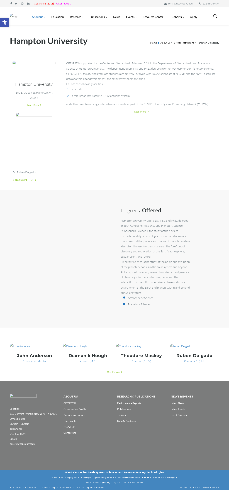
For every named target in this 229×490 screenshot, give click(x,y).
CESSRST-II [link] (70, 403)
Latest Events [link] (178, 409)
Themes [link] (121, 414)
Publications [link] (124, 409)
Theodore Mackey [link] (141, 355)
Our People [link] (113, 372)
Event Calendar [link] (179, 414)
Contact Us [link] (70, 432)
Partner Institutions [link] (183, 42)
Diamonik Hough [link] (88, 355)
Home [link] (153, 42)
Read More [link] (33, 105)
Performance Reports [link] (129, 403)
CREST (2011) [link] (63, 3)
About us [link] (165, 42)
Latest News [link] (177, 403)
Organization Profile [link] (75, 409)
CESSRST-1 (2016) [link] (44, 3)
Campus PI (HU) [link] (23, 180)
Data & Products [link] (126, 420)
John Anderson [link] (34, 355)
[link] (4, 22)
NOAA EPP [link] (70, 426)
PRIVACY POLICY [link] (190, 487)
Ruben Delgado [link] (194, 355)
